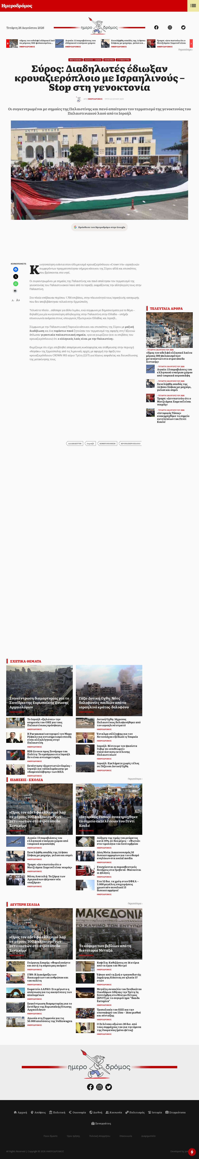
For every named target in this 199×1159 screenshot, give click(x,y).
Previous (7, 44)
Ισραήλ (90, 443)
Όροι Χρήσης (73, 1135)
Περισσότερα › (185, 49)
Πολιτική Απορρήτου (99, 1135)
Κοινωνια (109, 60)
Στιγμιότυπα (177, 1112)
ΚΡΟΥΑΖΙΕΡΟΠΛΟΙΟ (130, 443)
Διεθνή (97, 1112)
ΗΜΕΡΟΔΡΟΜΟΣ (95, 99)
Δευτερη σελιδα (25, 904)
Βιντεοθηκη (76, 60)
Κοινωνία (115, 1112)
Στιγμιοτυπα (123, 60)
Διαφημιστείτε (148, 1135)
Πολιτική (59, 1112)
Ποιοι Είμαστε (51, 1135)
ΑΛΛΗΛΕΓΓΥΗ (74, 443)
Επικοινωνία (126, 1135)
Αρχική (22, 1112)
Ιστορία (156, 1112)
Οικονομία (79, 1112)
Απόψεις (40, 1112)
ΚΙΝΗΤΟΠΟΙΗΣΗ (107, 443)
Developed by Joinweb (181, 1151)
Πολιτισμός (137, 1112)
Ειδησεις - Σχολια (93, 60)
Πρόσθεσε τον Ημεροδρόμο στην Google (101, 227)
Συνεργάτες (103, 1123)
